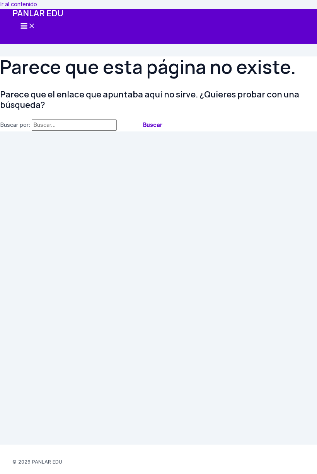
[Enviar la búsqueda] (126, 125)
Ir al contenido (18, 4)
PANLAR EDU (37, 13)
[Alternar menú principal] (27, 26)
